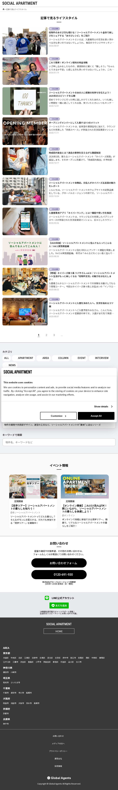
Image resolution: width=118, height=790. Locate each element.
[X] (55, 638)
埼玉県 (6, 678)
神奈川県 (7, 667)
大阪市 (21, 703)
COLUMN (63, 358)
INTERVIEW (101, 358)
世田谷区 (47, 662)
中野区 (94, 657)
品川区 (71, 662)
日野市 (34, 657)
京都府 (6, 708)
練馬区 (102, 657)
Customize (56, 415)
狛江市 (73, 657)
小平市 (38, 662)
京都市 (6, 713)
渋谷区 (23, 662)
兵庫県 (6, 719)
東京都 (6, 653)
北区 (20, 657)
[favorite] (106, 3)
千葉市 (6, 692)
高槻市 (36, 703)
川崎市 (13, 672)
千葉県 (6, 688)
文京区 (58, 657)
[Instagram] (48, 638)
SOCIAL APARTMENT (59, 624)
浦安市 (13, 692)
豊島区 (30, 662)
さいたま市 (15, 682)
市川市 (21, 692)
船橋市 (29, 692)
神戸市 (6, 723)
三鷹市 (15, 662)
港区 (87, 657)
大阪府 (6, 698)
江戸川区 (6, 662)
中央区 (13, 657)
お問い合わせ (58, 736)
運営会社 (58, 758)
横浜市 (6, 672)
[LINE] (70, 638)
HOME (59, 631)
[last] (79, 335)
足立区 (50, 657)
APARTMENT (25, 358)
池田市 (13, 703)
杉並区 (63, 662)
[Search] (112, 442)
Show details (101, 406)
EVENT (82, 358)
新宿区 (55, 662)
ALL (6, 358)
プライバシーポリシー (58, 751)
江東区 (27, 657)
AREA (46, 358)
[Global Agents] (59, 778)
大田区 (6, 657)
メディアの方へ (58, 743)
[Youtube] (63, 638)
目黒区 (81, 657)
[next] (70, 335)
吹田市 (6, 703)
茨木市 (29, 703)
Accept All (96, 415)
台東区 (42, 657)
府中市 (65, 657)
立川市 (78, 662)
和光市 (6, 682)
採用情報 (58, 766)
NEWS (12, 365)
